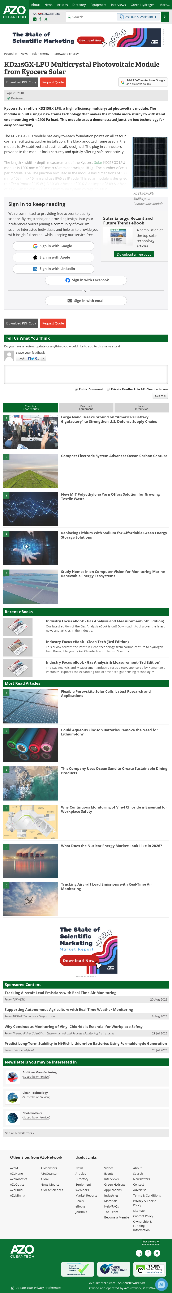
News (24, 54)
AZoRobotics (18, 1179)
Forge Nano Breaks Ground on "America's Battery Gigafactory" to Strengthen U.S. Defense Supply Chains (109, 419)
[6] (30, 899)
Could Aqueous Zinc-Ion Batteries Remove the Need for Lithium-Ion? (109, 732)
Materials (110, 1201)
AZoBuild (16, 1190)
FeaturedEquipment (86, 407)
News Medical (50, 1184)
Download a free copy (134, 254)
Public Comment (91, 389)
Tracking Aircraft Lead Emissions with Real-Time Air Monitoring (106, 886)
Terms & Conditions (147, 1195)
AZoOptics (17, 1184)
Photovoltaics (32, 1113)
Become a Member (117, 1217)
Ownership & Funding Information (142, 1226)
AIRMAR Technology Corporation (33, 1016)
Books (80, 1201)
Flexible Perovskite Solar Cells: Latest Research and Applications (106, 693)
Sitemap (139, 1211)
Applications (113, 1190)
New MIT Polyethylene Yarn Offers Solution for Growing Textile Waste (110, 496)
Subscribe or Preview (36, 1076)
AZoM (14, 1168)
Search (138, 1174)
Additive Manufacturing (39, 1072)
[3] (30, 509)
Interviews (111, 1179)
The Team (111, 1212)
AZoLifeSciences (52, 1190)
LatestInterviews (141, 407)
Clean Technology (35, 1093)
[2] (30, 470)
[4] (30, 548)
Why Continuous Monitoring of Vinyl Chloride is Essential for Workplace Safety (114, 809)
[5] (30, 586)
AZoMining (17, 1195)
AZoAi (45, 1179)
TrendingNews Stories (30, 407)
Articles (81, 1174)
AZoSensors (49, 1168)
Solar (98, 162)
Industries (111, 1195)
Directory (82, 1179)
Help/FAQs (111, 1206)
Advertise (139, 1190)
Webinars (82, 1190)
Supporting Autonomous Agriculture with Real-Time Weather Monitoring (69, 1009)
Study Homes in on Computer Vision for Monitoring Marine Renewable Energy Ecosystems (113, 573)
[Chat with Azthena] (161, 1284)
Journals (81, 1212)
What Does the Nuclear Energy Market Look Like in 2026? (111, 845)
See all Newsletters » (19, 1133)
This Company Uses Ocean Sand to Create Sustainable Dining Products (114, 770)
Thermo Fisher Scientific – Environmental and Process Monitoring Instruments (63, 1033)
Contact (138, 1184)
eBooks (80, 1206)
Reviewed (18, 98)
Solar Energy (40, 54)
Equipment (83, 1184)
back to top (150, 1241)
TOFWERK (18, 999)
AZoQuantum (50, 1174)
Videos (108, 1168)
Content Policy (143, 1216)
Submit (160, 396)
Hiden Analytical (23, 1050)
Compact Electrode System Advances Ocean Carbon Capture (114, 455)
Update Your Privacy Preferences (38, 1288)
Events (108, 1174)
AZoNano (16, 1174)
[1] (30, 432)
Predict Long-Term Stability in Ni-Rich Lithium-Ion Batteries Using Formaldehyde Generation (86, 1043)
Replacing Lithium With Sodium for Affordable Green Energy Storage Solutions (114, 534)
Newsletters (141, 1179)
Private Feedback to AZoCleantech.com (139, 389)
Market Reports (86, 1195)
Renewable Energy (66, 54)
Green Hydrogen (115, 1184)
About (137, 1168)
